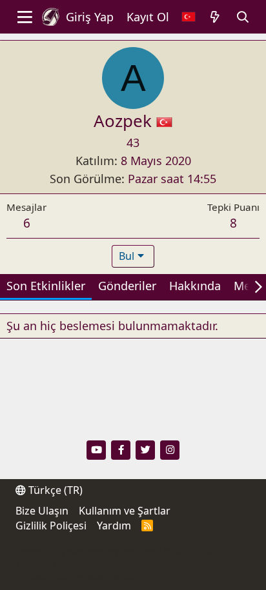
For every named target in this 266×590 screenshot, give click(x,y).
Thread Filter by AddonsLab (75, 577)
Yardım (114, 525)
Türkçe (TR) (54, 490)
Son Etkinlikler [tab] (45, 285)
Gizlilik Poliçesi (51, 525)
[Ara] (243, 17)
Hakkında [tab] (195, 285)
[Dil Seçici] (188, 17)
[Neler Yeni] (215, 17)
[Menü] (25, 17)
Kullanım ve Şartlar (124, 511)
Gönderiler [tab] (127, 285)
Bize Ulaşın (41, 511)
